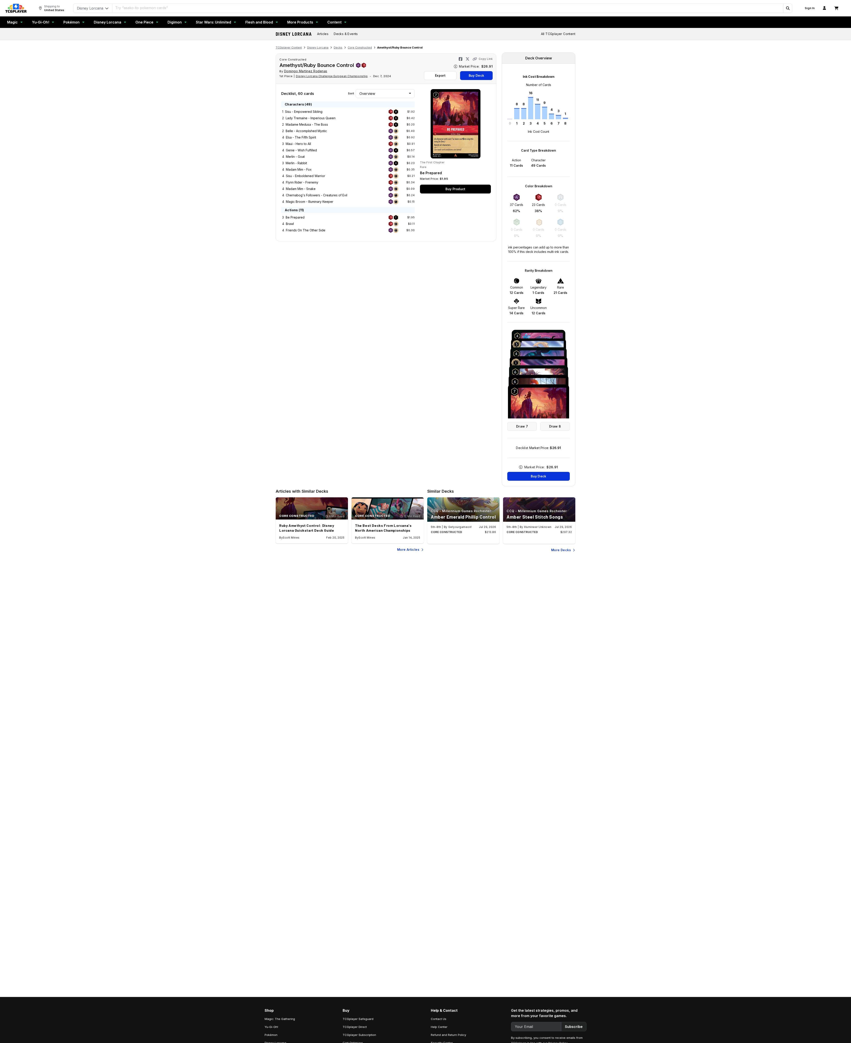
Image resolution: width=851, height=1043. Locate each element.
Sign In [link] (810, 8)
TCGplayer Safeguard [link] (358, 1019)
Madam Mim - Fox (299, 169)
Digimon (175, 22)
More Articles (408, 549)
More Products (300, 22)
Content (334, 22)
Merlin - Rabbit (296, 163)
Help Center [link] (439, 1027)
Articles (322, 34)
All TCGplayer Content (558, 34)
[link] (16, 8)
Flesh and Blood (259, 22)
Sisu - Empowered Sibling (303, 111)
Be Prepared (295, 217)
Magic (12, 22)
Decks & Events (346, 34)
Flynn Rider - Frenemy (302, 182)
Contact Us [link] (438, 1019)
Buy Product (455, 189)
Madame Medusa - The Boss (307, 124)
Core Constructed (360, 47)
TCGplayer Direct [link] (355, 1027)
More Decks (561, 550)
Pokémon (71, 22)
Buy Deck (476, 75)
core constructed (292, 59)
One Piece (144, 22)
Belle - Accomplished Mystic (306, 131)
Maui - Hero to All (298, 144)
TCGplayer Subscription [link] (359, 1035)
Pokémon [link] (271, 1035)
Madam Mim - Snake (301, 189)
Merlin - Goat (295, 156)
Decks (338, 47)
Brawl (290, 224)
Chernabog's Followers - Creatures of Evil (316, 195)
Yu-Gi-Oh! (40, 22)
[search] (447, 7)
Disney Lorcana (107, 22)
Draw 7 (522, 426)
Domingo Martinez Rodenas (305, 71)
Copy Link (486, 59)
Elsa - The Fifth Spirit (301, 137)
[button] (787, 8)
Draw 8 (555, 426)
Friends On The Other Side (305, 230)
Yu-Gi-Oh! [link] (271, 1027)
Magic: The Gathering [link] (280, 1019)
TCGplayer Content (289, 47)
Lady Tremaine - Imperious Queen (311, 118)
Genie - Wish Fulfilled (301, 150)
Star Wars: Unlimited (213, 22)
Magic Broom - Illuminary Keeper (309, 201)
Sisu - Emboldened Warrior (305, 176)
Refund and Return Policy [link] (448, 1035)
